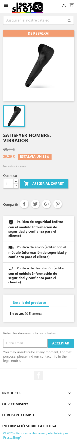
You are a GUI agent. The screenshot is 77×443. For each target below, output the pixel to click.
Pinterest (57, 204)
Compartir (24, 204)
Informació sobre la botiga (29, 426)
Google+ (46, 204)
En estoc (17, 313)
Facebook (38, 375)
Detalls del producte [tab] (29, 302)
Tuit (35, 204)
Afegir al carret (44, 183)
